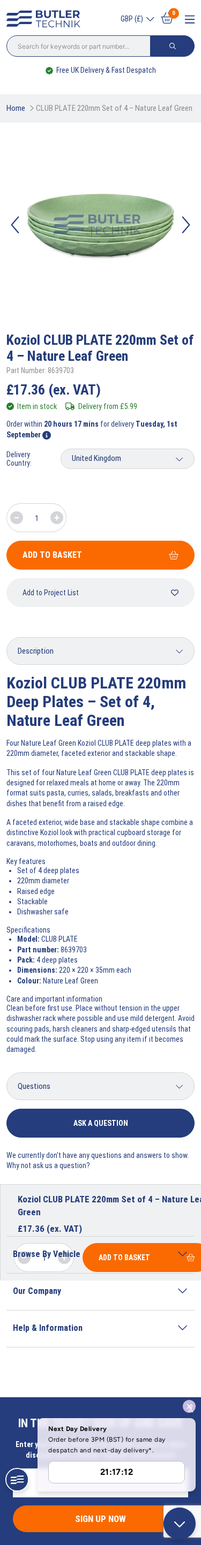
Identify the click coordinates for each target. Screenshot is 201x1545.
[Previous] (15, 225)
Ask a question (100, 1123)
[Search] (173, 46)
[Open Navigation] (190, 19)
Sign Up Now (100, 1518)
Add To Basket (52, 555)
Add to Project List (51, 592)
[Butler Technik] (46, 19)
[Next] (186, 225)
